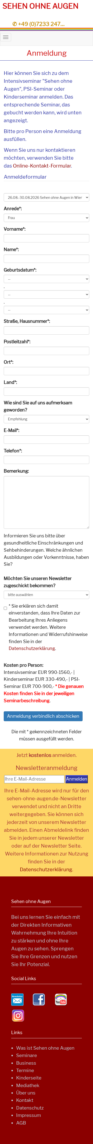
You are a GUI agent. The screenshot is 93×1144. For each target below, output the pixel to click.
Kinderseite (28, 1078)
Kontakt (24, 1100)
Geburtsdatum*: (20, 270)
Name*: (11, 249)
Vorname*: (15, 229)
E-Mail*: (11, 430)
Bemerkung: (16, 471)
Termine (25, 1070)
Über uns (25, 1093)
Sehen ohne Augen (40, 5)
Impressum (28, 1115)
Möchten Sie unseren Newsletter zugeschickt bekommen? (38, 582)
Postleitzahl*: (17, 341)
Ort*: (8, 362)
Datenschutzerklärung (32, 648)
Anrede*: (13, 208)
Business (26, 1063)
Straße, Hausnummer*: (27, 321)
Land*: (10, 382)
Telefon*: (13, 450)
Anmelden (76, 779)
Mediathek (27, 1085)
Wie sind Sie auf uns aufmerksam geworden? (38, 406)
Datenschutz (30, 1108)
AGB (21, 1123)
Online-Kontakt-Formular (42, 166)
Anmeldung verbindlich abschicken (43, 716)
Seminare (26, 1055)
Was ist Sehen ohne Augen (45, 1048)
